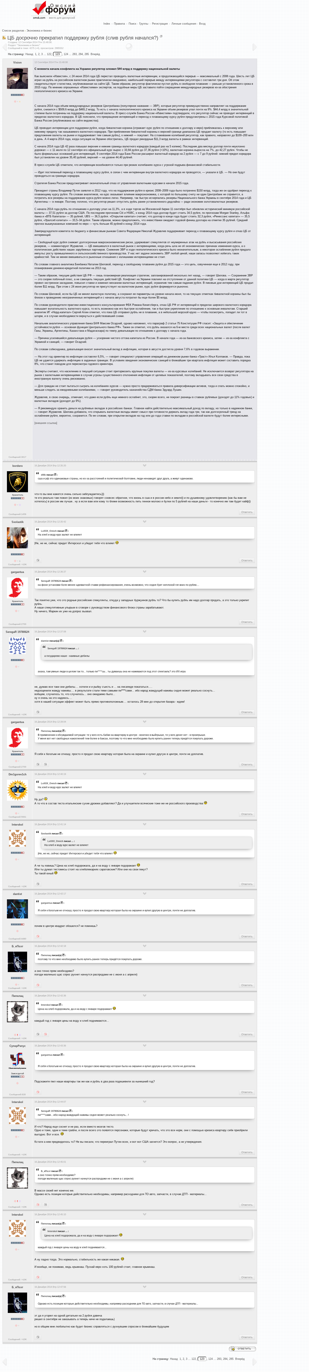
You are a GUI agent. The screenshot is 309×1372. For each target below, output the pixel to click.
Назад (29, 54)
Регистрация (160, 23)
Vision (17, 62)
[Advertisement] (111, 440)
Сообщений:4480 (17, 939)
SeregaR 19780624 (51, 581)
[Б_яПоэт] (37, 1204)
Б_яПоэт (17, 946)
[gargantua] (37, 936)
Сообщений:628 (17, 1094)
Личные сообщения (184, 23)
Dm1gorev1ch (17, 774)
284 (80, 54)
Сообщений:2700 (17, 624)
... (77, 648)
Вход (202, 23)
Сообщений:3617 (17, 457)
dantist (45, 641)
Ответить (246, 512)
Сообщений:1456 (17, 514)
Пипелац (46, 731)
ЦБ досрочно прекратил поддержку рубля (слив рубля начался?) (82, 38)
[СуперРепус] (45, 764)
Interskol (17, 824)
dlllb (43, 475)
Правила (119, 23)
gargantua (17, 572)
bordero (17, 465)
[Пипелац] (37, 884)
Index (106, 23)
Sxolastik (18, 522)
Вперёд (95, 54)
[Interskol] (37, 560)
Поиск (132, 23)
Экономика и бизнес (39, 30)
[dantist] (37, 764)
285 (87, 54)
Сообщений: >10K (17, 564)
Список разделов (13, 30)
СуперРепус (17, 1045)
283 (74, 54)
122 (49, 54)
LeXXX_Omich (49, 531)
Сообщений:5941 (17, 817)
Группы (143, 23)
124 (66, 54)
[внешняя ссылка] (45, 423)
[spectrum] (45, 1204)
